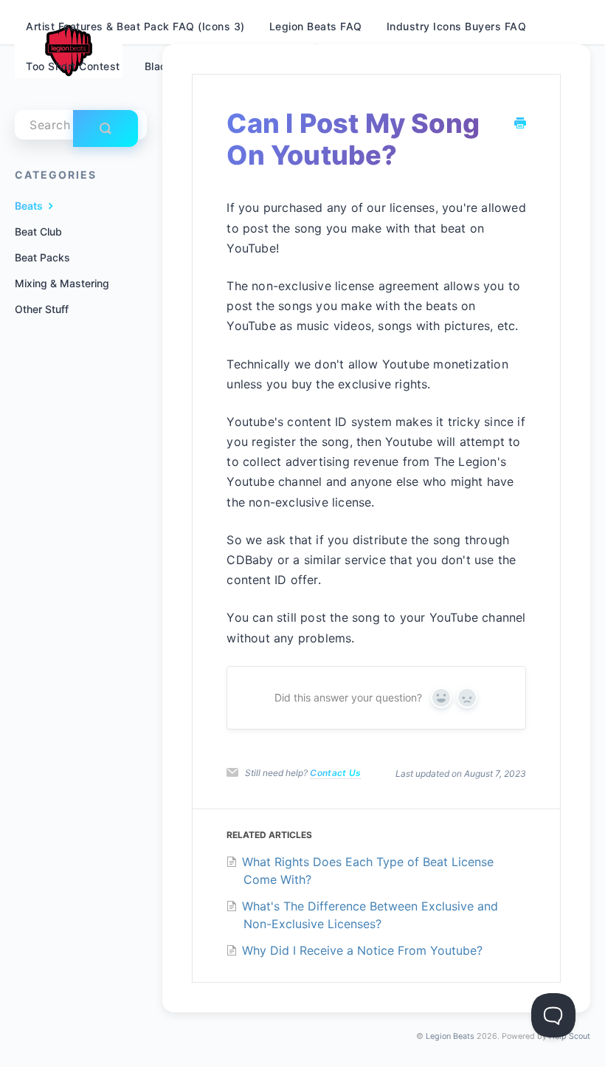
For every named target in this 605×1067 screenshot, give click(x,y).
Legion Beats (450, 1036)
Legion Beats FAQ (315, 26)
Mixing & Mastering (62, 283)
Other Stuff (42, 309)
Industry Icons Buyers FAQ (457, 26)
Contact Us (335, 772)
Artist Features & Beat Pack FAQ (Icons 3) (135, 26)
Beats (30, 205)
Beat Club (38, 231)
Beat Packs (42, 257)
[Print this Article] (520, 124)
